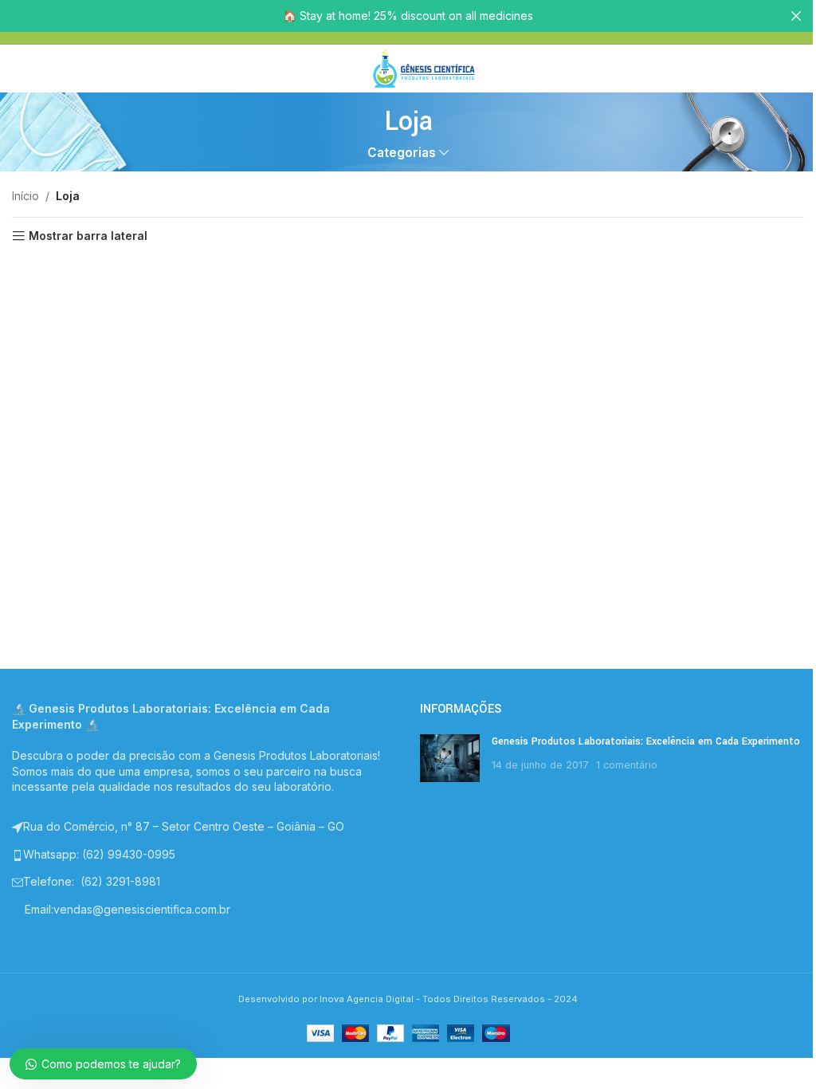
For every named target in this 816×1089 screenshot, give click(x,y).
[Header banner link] (408, 16)
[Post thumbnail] (450, 758)
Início (25, 195)
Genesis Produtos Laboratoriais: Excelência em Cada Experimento (646, 741)
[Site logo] (424, 67)
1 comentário (626, 765)
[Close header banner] (796, 16)
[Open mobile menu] (347, 69)
